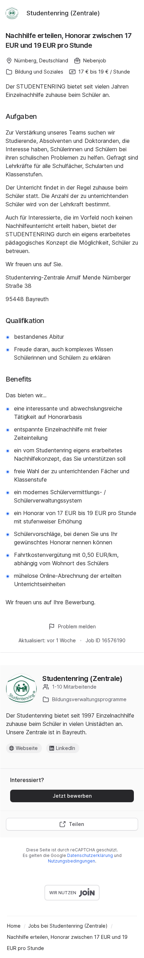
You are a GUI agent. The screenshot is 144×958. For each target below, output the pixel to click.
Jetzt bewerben (72, 796)
